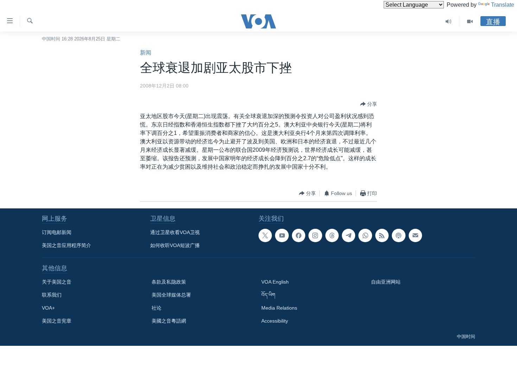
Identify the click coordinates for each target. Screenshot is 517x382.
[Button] (368, 104)
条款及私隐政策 (169, 282)
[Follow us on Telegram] (348, 235)
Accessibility (274, 321)
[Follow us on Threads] (332, 235)
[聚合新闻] (382, 235)
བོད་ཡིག (268, 295)
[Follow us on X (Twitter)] (265, 235)
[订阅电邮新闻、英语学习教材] (415, 235)
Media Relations (279, 308)
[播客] (398, 235)
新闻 (145, 53)
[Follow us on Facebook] (298, 235)
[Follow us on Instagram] (315, 235)
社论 (156, 308)
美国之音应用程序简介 (66, 245)
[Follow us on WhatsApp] (365, 235)
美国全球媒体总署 (171, 295)
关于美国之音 (56, 282)
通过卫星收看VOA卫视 (175, 232)
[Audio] (448, 21)
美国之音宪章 (56, 321)
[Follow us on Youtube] (281, 235)
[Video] (469, 21)
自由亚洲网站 (386, 282)
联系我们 (52, 295)
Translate (502, 5)
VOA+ (48, 308)
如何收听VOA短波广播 (175, 245)
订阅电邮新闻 (56, 232)
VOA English (275, 282)
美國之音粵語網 (169, 321)
